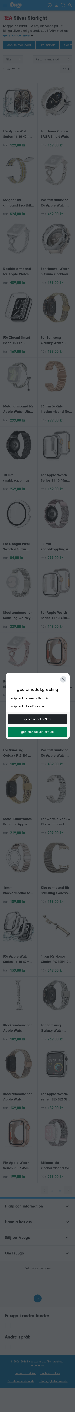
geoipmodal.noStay (37, 719)
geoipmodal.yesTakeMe (37, 732)
